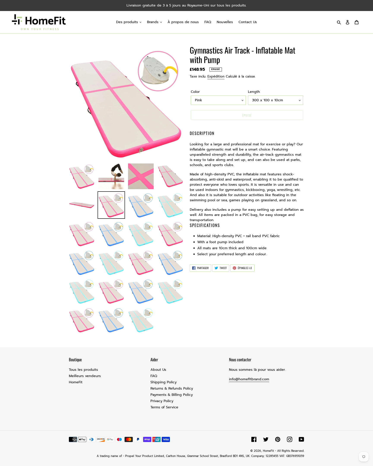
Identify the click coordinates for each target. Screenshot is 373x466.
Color (195, 91)
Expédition (215, 76)
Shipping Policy (163, 382)
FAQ (153, 376)
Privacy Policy (161, 401)
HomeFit (75, 382)
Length (254, 91)
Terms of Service (164, 407)
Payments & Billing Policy (171, 394)
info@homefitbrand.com (249, 379)
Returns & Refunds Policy (171, 388)
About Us (158, 369)
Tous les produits (83, 369)
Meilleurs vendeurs (85, 376)
